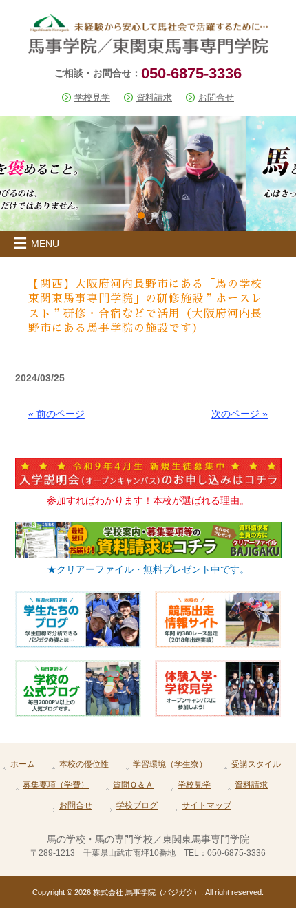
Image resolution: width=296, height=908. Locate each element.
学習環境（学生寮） (170, 764)
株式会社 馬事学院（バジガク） (147, 892)
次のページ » (239, 413)
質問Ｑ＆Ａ (133, 785)
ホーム (22, 764)
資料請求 (154, 97)
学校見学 (92, 97)
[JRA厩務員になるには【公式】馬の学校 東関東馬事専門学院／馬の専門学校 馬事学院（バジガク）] (148, 48)
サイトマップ (206, 805)
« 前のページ (56, 413)
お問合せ (216, 97)
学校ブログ (137, 805)
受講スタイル (256, 764)
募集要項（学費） (56, 785)
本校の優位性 (84, 764)
